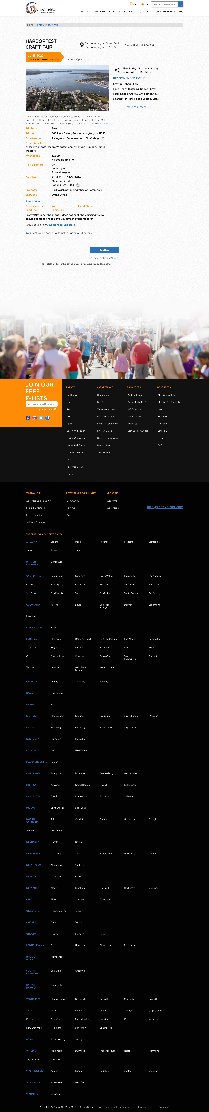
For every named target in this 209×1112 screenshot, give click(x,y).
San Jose (80, 593)
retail (100, 402)
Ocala (29, 656)
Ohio (29, 899)
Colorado (33, 604)
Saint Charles (131, 715)
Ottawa (54, 922)
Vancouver (56, 561)
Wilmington (57, 830)
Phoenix (104, 541)
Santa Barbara (132, 593)
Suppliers (162, 416)
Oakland (30, 584)
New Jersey (34, 853)
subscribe (46, 409)
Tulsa (78, 910)
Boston (54, 761)
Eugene (55, 933)
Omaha (79, 841)
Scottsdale (154, 541)
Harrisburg (81, 945)
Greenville (80, 970)
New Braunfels (34, 1027)
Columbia (56, 970)
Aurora (54, 604)
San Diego (31, 593)
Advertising (113, 507)
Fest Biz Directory (35, 507)
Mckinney (153, 1019)
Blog (180, 11)
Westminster (130, 773)
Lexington (56, 738)
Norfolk (128, 1050)
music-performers (106, 416)
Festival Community (164, 11)
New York (32, 887)
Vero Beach (57, 667)
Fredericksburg (83, 1019)
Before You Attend (136, 106)
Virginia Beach (33, 1059)
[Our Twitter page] (41, 418)
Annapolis (56, 773)
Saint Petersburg (130, 657)
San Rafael (105, 593)
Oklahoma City (58, 910)
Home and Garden (76, 445)
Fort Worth (56, 1019)
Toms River (154, 853)
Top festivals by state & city (44, 534)
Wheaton (153, 715)
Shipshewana (131, 727)
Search (70, 474)
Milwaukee (56, 1082)
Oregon (31, 933)
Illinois (31, 715)
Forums (71, 507)
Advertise (132, 423)
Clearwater (56, 638)
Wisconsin (33, 1082)
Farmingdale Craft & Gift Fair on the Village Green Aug (136, 93)
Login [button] (115, 257)
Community (73, 500)
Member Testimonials (169, 402)
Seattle (127, 1070)
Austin (54, 1010)
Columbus (105, 899)
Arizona (31, 541)
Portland (79, 933)
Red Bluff (80, 584)
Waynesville (32, 830)
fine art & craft (105, 430)
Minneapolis (81, 796)
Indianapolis (106, 727)
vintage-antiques (106, 409)
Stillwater (129, 796)
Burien (78, 1070)
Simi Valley (154, 593)
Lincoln (54, 841)
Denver (128, 604)
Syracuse (153, 887)
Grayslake (105, 715)
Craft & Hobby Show (125, 84)
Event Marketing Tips (138, 402)
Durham (104, 819)
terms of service (106, 1107)
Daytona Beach (83, 638)
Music (70, 402)
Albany (54, 887)
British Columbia (32, 563)
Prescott (128, 541)
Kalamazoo (130, 784)
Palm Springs (58, 584)
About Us (112, 493)
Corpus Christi (156, 1010)
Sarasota (153, 656)
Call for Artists (74, 395)
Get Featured (134, 416)
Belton (78, 1010)
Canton (103, 1010)
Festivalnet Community (81, 493)
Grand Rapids (82, 784)
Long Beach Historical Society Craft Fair (136, 89)
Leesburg (80, 647)
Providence (56, 956)
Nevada (31, 876)
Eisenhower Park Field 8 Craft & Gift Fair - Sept (136, 98)
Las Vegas (56, 876)
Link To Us (163, 430)
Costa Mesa (57, 575)
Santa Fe (79, 865)
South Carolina (32, 972)
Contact (71, 515)
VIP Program (134, 409)
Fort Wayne (81, 727)
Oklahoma (33, 910)
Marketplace (98, 11)
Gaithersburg (106, 773)
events (85, 11)
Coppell (128, 1010)
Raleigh (153, 819)
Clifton (78, 853)
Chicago (79, 715)
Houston (104, 1019)
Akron (54, 899)
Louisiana (32, 750)
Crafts (70, 416)
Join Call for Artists (138, 430)
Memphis (129, 999)
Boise (53, 704)
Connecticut (35, 627)
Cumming (80, 681)
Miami (127, 647)
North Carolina (32, 820)
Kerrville (128, 1019)
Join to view (33, 201)
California (33, 575)
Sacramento (130, 584)
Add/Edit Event (135, 395)
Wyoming (32, 1093)
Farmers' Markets (76, 452)
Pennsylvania (35, 945)
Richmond (154, 1050)
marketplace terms (127, 1107)
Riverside (104, 584)
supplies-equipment (107, 423)
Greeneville (81, 999)
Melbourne (105, 647)
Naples (152, 647)
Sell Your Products (35, 522)
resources (129, 11)
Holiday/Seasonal (76, 438)
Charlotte (80, 819)
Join (28, 233)
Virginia (31, 1050)
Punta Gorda (106, 656)
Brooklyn (80, 887)
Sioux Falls (56, 985)
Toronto (79, 922)
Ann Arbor (56, 784)
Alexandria (56, 1050)
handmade (103, 395)
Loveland (31, 615)
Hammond (56, 750)
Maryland (33, 773)
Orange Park (57, 656)
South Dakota (31, 986)
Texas (30, 1010)
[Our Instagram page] (34, 418)
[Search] (180, 4)
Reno (78, 876)
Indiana (31, 727)
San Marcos (106, 1027)
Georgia (31, 681)
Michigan (32, 784)
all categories (104, 452)
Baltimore (80, 773)
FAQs (161, 445)
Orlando (79, 656)
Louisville (80, 738)
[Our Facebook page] (28, 418)
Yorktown (56, 1059)
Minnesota (33, 796)
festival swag (104, 445)
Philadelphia (106, 945)
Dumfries (80, 1050)
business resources (107, 438)
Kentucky (32, 738)
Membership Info (166, 395)
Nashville (153, 999)
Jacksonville (32, 647)
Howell (103, 784)
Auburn (54, 1070)
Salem (103, 933)
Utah (29, 1039)
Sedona (30, 550)
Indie (69, 459)
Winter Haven (107, 667)
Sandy (78, 1039)
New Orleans (82, 750)
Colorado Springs (105, 606)
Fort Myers (129, 638)
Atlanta (54, 681)
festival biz (144, 11)
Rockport (56, 1027)
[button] (57, 59)
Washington (34, 1070)
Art (68, 409)
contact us (163, 1107)
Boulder (79, 604)
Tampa (30, 667)
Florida (31, 638)
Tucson (54, 550)
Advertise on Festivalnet (38, 500)
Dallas (29, 1019)
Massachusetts (35, 761)
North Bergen (131, 853)
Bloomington (57, 715)
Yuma (78, 550)
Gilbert (54, 541)
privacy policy (147, 1107)
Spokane (153, 1070)
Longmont (154, 604)
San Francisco (58, 593)
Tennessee (33, 999)
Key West (56, 647)
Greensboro (130, 819)
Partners (162, 423)
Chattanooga (58, 999)
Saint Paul (105, 796)
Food (69, 423)
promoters (114, 11)
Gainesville (154, 638)
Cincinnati (80, 899)
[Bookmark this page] (47, 418)
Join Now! (105, 250)
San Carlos (154, 584)
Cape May (56, 853)
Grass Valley (106, 575)
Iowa (29, 692)
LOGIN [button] (135, 4)
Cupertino (80, 575)
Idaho (30, 704)
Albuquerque (57, 865)
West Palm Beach (81, 668)
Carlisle (54, 945)
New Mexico (34, 865)
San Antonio (81, 1027)
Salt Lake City (58, 1039)
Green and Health (76, 430)
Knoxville (104, 999)
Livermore (129, 575)
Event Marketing (34, 515)
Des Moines (57, 692)
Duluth (54, 796)
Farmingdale (106, 853)
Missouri (32, 807)
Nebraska (32, 841)
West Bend (80, 1082)
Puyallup (104, 1070)
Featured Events (75, 466)
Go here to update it (62, 224)
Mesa (78, 541)
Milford (54, 627)
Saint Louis (80, 807)
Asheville (55, 819)
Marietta (104, 681)
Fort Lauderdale (108, 638)
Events (70, 387)
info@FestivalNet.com (165, 507)
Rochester (129, 887)
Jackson (55, 1093)
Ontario (31, 922)
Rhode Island (30, 958)
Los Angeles (155, 575)
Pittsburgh (129, 945)
